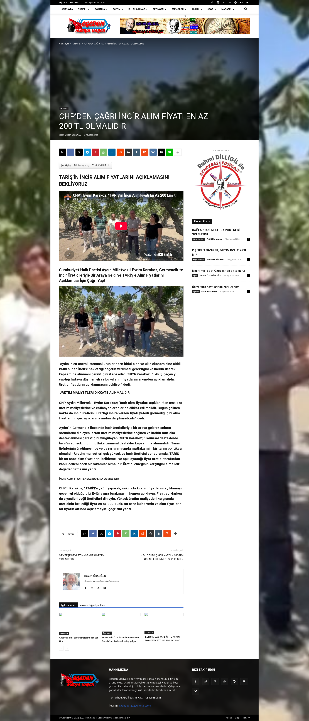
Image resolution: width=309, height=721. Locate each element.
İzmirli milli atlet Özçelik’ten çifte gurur (218, 270)
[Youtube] (241, 2)
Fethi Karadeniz (214, 239)
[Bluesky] (247, 2)
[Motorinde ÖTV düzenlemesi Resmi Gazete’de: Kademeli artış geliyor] (121, 624)
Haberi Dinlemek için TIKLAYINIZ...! (87, 165)
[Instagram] (217, 2)
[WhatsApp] (229, 2)
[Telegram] (87, 152)
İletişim (246, 717)
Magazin (226, 9)
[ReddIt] (120, 152)
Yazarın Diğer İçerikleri (92, 605)
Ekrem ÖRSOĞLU (73, 134)
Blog (237, 717)
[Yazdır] (128, 152)
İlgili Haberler (68, 605)
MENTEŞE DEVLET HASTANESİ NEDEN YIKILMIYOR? (81, 557)
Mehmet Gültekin (215, 259)
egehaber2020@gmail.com (135, 705)
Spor (210, 9)
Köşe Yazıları (198, 239)
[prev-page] (61, 648)
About (229, 717)
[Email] (62, 152)
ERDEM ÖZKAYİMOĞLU (210, 275)
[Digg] (161, 152)
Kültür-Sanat (136, 9)
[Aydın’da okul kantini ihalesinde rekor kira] (78, 624)
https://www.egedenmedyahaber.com (101, 581)
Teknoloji (178, 9)
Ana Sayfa (64, 43)
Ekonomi (158, 9)
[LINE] (169, 152)
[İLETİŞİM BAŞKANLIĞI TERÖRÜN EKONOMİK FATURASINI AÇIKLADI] (163, 623)
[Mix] (144, 152)
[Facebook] (212, 2)
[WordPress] (235, 2)
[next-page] (67, 648)
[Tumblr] (136, 152)
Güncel (82, 9)
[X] (223, 2)
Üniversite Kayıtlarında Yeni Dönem (215, 287)
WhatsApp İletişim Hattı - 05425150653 (137, 697)
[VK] (153, 152)
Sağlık (195, 9)
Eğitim (116, 9)
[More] (178, 152)
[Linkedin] (112, 152)
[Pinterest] (95, 152)
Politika (100, 9)
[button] (245, 9)
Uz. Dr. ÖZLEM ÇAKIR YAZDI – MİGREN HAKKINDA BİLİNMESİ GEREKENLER (161, 557)
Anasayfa (67, 9)
